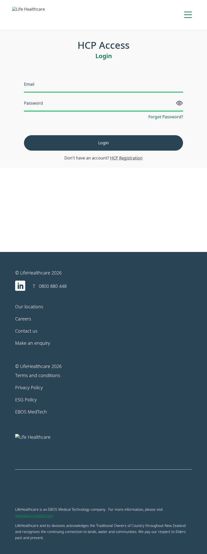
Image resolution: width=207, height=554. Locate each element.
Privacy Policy (29, 387)
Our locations (29, 307)
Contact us (26, 331)
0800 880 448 (53, 286)
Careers (23, 319)
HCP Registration (126, 158)
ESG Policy (26, 400)
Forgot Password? (165, 117)
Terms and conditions (37, 375)
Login (103, 143)
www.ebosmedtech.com (34, 515)
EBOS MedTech (31, 412)
